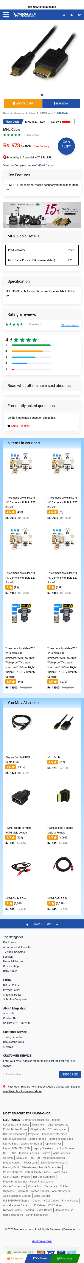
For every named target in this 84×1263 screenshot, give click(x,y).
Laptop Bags (10, 1143)
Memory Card (11, 1167)
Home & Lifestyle (13, 961)
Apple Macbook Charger (17, 1195)
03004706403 (47, 7)
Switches (8, 1191)
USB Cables (38, 1205)
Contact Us (9, 1018)
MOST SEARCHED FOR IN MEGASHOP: (27, 1113)
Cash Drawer (10, 1176)
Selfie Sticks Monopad (53, 1162)
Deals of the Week (13, 1042)
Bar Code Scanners (14, 1134)
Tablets (56, 1119)
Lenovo (46, 1153)
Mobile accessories (54, 1157)
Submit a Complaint (15, 999)
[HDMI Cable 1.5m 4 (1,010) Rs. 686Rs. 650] (21, 891)
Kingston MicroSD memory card (48, 1129)
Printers (25, 1176)
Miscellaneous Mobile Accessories (41, 1167)
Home (6, 113)
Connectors (35, 1186)
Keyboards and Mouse (16, 1124)
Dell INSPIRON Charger (16, 1200)
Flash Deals (12, 121)
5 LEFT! (66, 146)
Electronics (19, 113)
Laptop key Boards (31, 1143)
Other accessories (58, 1124)
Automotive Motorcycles (17, 947)
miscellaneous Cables (16, 1205)
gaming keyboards (37, 1214)
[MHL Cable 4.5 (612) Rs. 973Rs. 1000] (63, 750)
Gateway (8, 1157)
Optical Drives (53, 1143)
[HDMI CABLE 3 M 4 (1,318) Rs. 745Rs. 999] (63, 891)
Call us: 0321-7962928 (16, 1023)
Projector (33, 1134)
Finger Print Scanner (15, 1181)
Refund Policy (11, 985)
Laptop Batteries (65, 1148)
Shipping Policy (12, 994)
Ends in (29, 121)
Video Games (44, 1210)
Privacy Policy (11, 989)
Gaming (29, 1210)
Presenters (38, 1124)
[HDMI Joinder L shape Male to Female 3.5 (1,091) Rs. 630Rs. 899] (63, 821)
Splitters (65, 1186)
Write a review (70, 325)
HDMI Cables (46, 113)
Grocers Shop (11, 966)
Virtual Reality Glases (37, 1172)
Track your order (12, 1037)
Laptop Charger (40, 1191)
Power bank (30, 1162)
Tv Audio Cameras (14, 952)
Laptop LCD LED (12, 1148)
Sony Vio (21, 1157)
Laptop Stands (37, 1138)
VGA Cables (55, 1205)
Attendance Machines (54, 1134)
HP (14, 1153)
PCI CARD (22, 1191)
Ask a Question (20, 426)
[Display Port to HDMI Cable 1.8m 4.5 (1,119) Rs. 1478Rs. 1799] (21, 750)
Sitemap (8, 1046)
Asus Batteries (61, 1153)
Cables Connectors (14, 1186)
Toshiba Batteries (29, 1153)
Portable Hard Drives (15, 1129)
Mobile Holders (12, 1162)
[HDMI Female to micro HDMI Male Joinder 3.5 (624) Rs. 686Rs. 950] (21, 821)
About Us (8, 1013)
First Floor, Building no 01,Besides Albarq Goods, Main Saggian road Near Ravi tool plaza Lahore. (42, 1089)
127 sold (56, 121)
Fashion (8, 956)
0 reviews (33, 135)
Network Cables (12, 1210)
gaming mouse (64, 1210)
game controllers (13, 1214)
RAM (27, 1148)
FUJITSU (35, 1157)
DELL (6, 1153)
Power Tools (60, 1172)
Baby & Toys (10, 971)
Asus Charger (42, 1195)
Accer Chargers (61, 1191)
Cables (32, 113)
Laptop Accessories (14, 1138)
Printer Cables (70, 1200)
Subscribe (70, 1074)
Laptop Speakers (43, 1148)
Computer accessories (36, 1119)
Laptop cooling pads (61, 1138)
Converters (51, 1186)
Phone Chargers (12, 1172)
